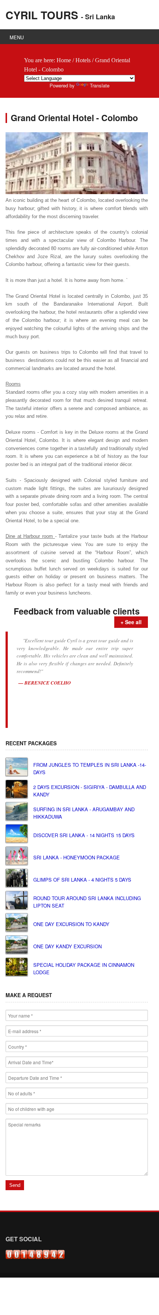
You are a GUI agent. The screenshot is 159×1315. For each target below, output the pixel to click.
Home (64, 60)
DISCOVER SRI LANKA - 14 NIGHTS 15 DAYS (84, 835)
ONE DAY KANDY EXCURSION (67, 946)
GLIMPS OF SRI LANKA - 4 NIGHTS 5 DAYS (82, 879)
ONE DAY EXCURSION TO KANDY (71, 924)
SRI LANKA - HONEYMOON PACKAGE (76, 857)
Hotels (83, 60)
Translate (99, 85)
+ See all (131, 622)
